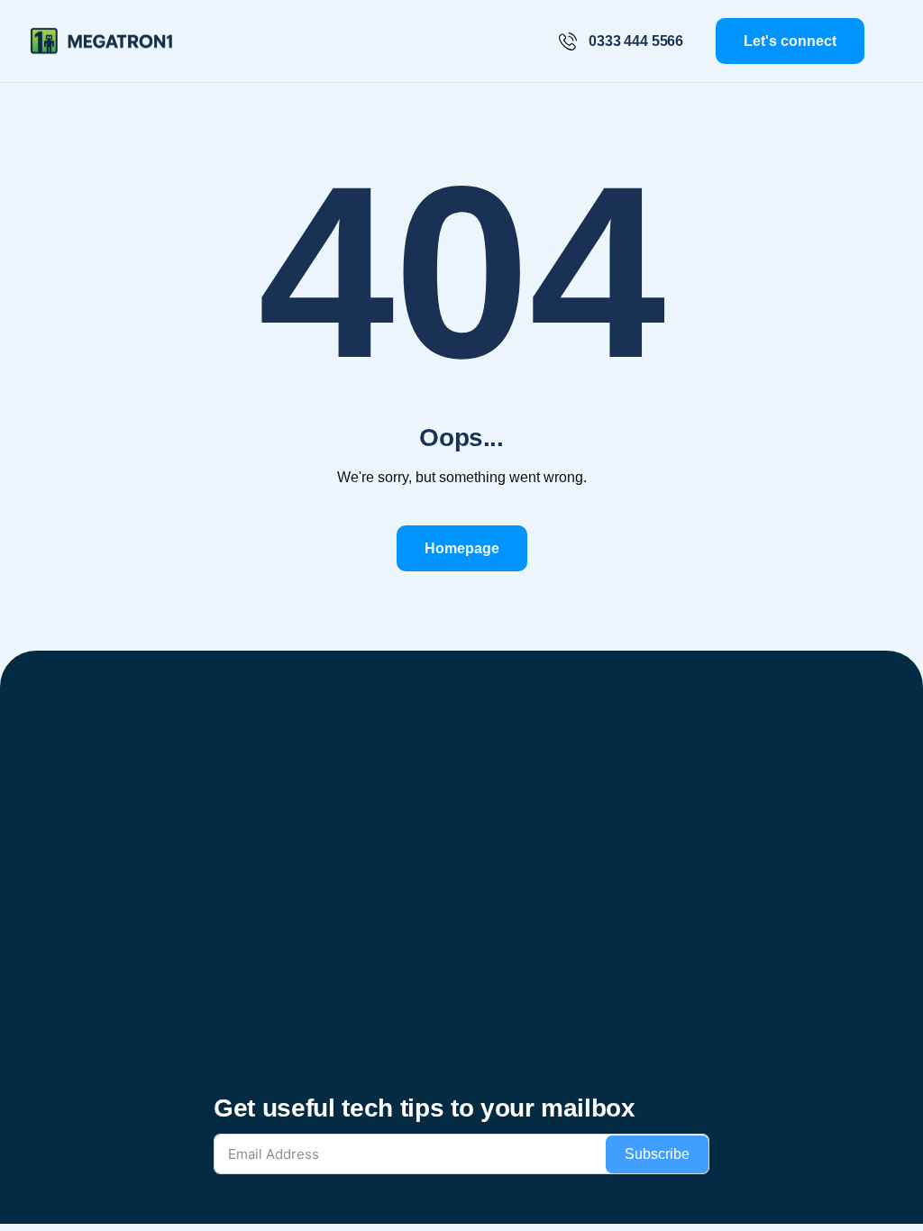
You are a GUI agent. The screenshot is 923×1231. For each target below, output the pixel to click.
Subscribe (657, 1154)
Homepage (462, 548)
